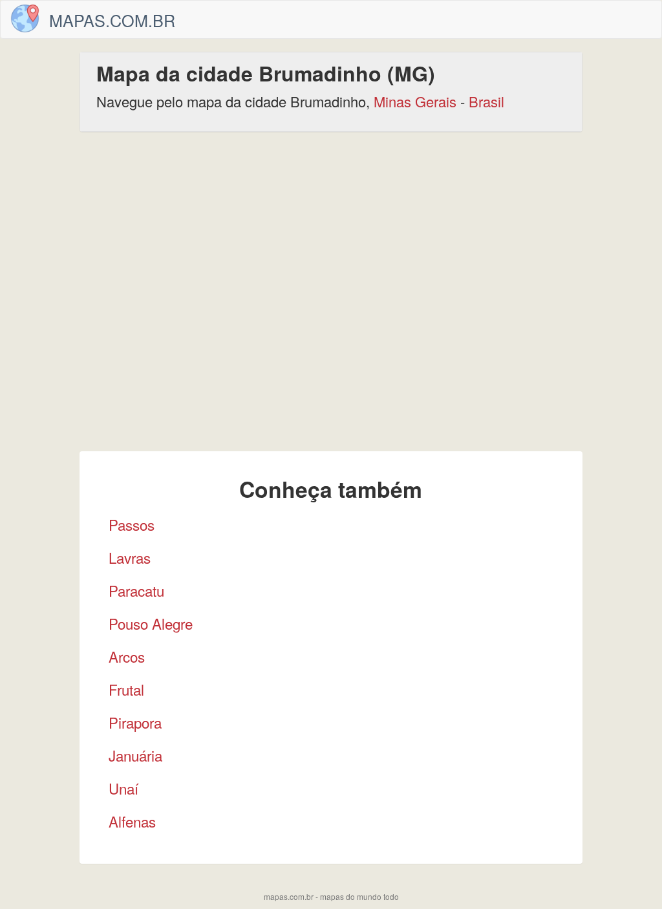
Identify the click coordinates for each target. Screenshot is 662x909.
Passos (132, 524)
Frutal (126, 689)
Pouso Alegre (151, 623)
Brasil (486, 101)
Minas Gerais (415, 101)
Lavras (130, 557)
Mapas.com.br (112, 20)
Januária (135, 755)
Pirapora (135, 722)
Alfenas (132, 821)
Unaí (123, 788)
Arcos (127, 656)
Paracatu (136, 590)
